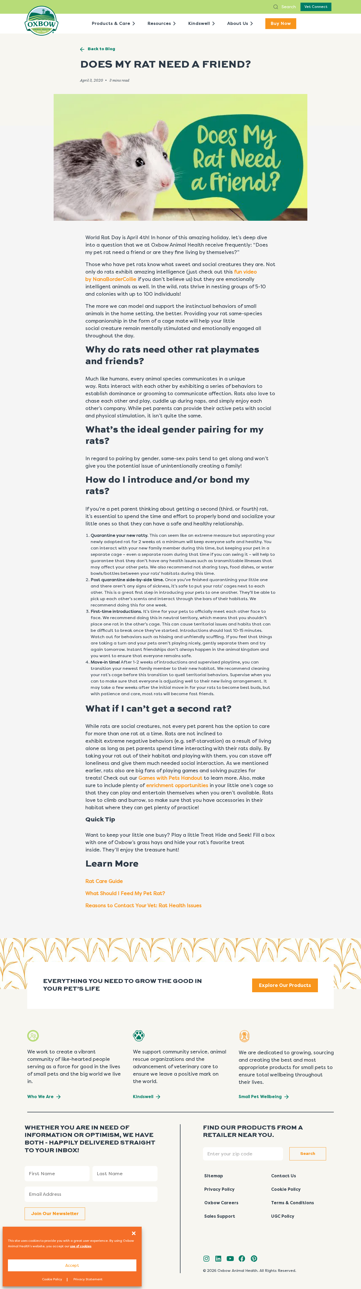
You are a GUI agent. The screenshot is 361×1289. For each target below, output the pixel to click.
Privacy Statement (88, 1279)
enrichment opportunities (177, 785)
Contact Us (283, 1175)
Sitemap (213, 1175)
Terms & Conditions (292, 1202)
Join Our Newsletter (54, 1213)
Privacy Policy (219, 1189)
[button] (133, 1233)
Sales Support (219, 1216)
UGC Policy (282, 1216)
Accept (72, 1265)
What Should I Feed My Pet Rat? (125, 893)
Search (288, 6)
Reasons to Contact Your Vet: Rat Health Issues (143, 906)
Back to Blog (101, 49)
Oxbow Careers (221, 1202)
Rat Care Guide (104, 881)
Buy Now (281, 23)
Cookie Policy (52, 1279)
